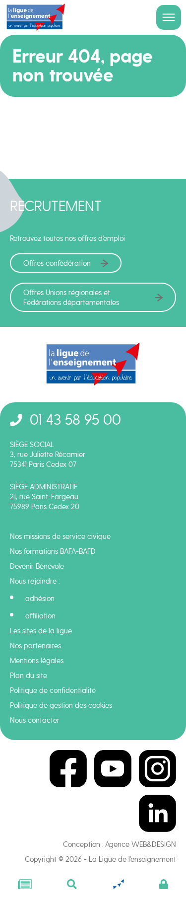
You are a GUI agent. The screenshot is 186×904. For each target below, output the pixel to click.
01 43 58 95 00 (75, 419)
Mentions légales (36, 660)
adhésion (40, 598)
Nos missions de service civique (60, 536)
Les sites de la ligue (41, 630)
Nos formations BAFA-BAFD (53, 551)
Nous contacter (35, 720)
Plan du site (28, 675)
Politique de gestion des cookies (61, 705)
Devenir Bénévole (37, 566)
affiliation (40, 615)
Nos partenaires (35, 645)
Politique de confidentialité (53, 690)
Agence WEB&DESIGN (140, 844)
